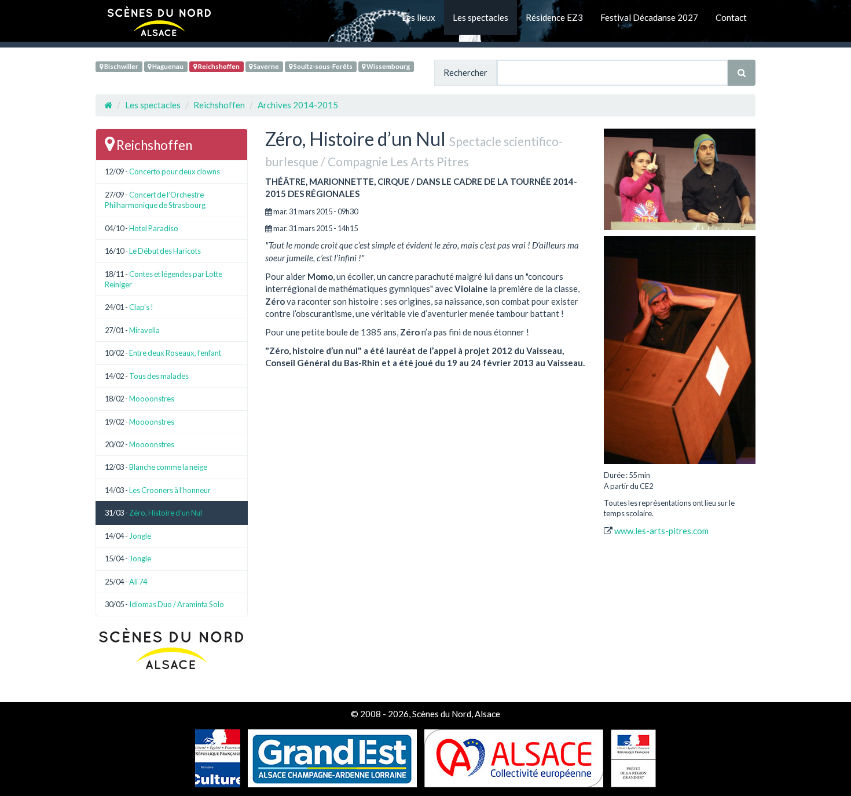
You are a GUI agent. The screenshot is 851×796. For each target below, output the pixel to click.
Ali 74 (138, 581)
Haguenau (167, 66)
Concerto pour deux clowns (174, 171)
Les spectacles (480, 17)
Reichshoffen (218, 66)
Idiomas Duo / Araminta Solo (176, 604)
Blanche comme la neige (168, 467)
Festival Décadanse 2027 (649, 17)
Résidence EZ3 (554, 17)
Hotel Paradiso (153, 228)
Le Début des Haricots (165, 250)
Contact (731, 17)
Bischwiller (120, 66)
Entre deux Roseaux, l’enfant (175, 352)
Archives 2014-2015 (298, 105)
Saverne (265, 66)
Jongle (140, 536)
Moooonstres (151, 398)
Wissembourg (387, 66)
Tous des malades (159, 376)
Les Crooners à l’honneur (170, 490)
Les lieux (418, 17)
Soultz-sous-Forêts (322, 66)
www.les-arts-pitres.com (661, 530)
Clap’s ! (141, 307)
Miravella (144, 330)
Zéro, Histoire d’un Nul (165, 512)
